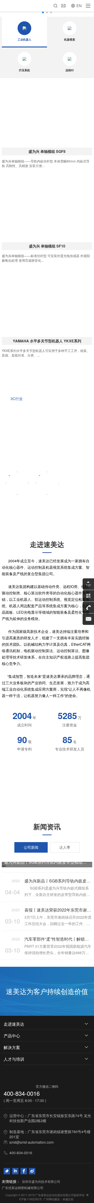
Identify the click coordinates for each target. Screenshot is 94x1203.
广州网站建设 (51, 1199)
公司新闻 (31, 847)
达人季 (64, 847)
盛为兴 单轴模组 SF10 (47, 246)
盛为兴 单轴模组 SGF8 (47, 151)
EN (79, 5)
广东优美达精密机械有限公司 (22, 1187)
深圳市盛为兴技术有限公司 (41, 1181)
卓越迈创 (68, 1199)
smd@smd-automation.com (31, 1142)
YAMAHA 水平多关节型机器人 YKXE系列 (47, 340)
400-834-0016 (22, 1093)
